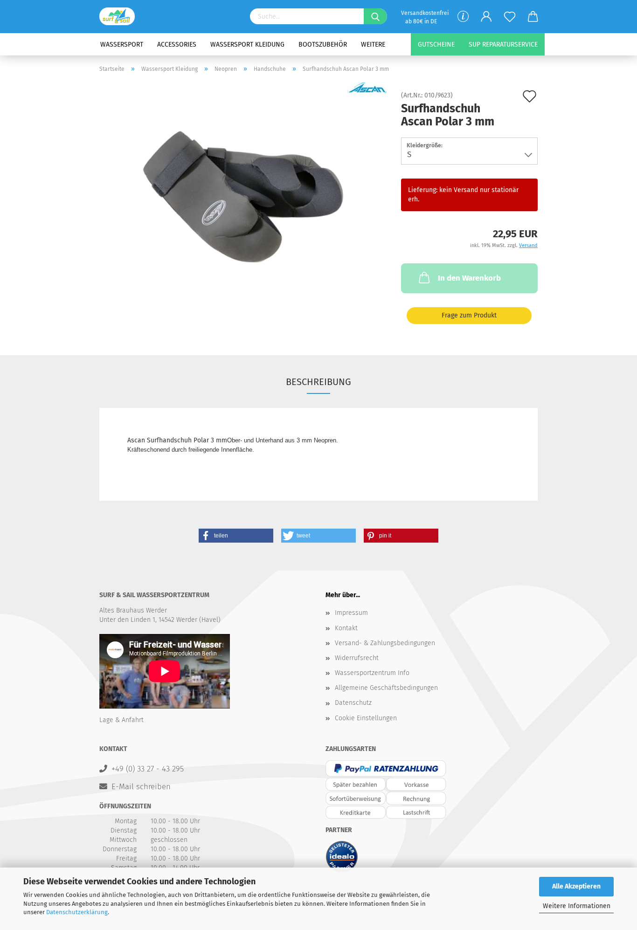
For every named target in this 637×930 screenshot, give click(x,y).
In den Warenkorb (469, 278)
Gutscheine (436, 44)
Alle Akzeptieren (576, 886)
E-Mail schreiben (141, 786)
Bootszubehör (322, 44)
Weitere (373, 44)
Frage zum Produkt (469, 315)
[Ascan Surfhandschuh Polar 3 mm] (243, 197)
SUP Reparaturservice (503, 44)
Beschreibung (318, 381)
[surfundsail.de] (120, 16)
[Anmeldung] (486, 16)
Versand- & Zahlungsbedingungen (385, 643)
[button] (236, 536)
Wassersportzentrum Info (372, 673)
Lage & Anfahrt (121, 720)
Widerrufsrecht (357, 658)
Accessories (176, 44)
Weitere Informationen (576, 906)
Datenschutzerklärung (77, 912)
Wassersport (121, 44)
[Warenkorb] (533, 16)
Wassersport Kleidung (247, 44)
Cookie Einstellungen (366, 718)
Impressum (351, 613)
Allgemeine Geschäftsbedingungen (386, 688)
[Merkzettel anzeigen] (509, 16)
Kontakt (346, 628)
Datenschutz (353, 703)
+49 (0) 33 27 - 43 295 (147, 768)
